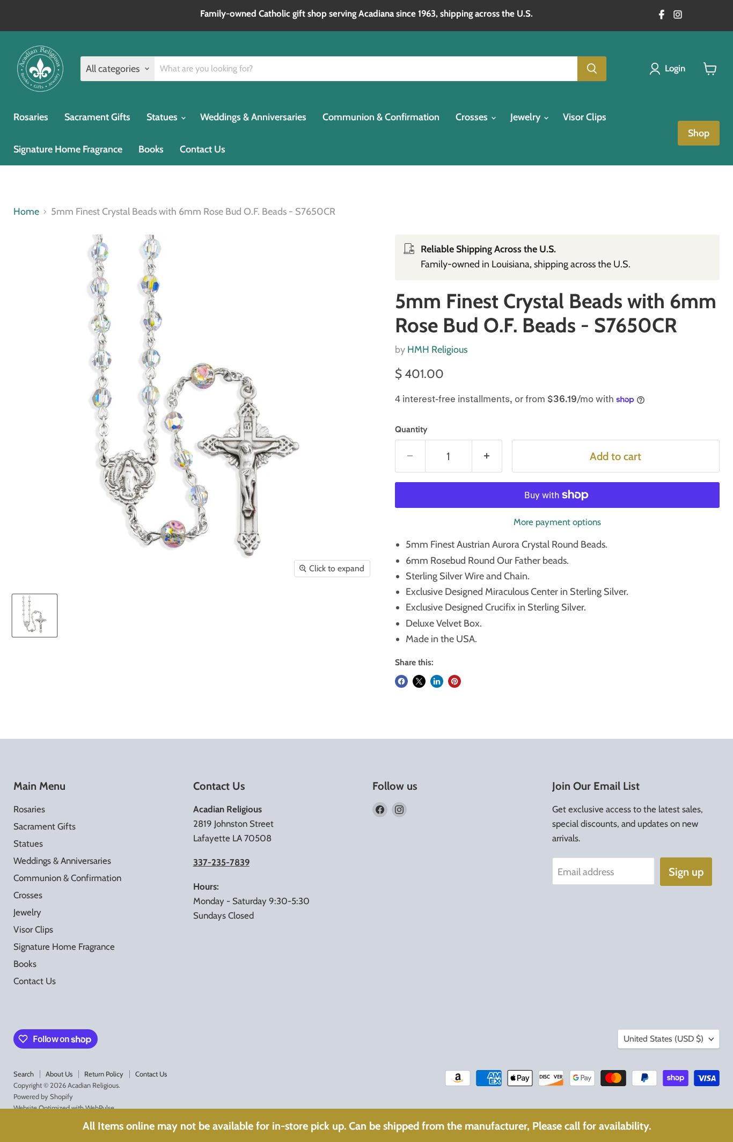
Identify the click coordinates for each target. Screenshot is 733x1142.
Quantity (411, 429)
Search (23, 1074)
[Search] (591, 68)
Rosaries (30, 117)
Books (151, 149)
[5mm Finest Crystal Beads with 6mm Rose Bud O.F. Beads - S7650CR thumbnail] (34, 615)
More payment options (557, 522)
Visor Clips (584, 117)
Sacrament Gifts (97, 117)
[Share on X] (419, 681)
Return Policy (103, 1074)
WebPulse (99, 1107)
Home (26, 211)
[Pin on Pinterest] (454, 681)
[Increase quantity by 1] (487, 456)
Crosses (473, 117)
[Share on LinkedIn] (436, 681)
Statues (163, 117)
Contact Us (202, 149)
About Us (59, 1074)
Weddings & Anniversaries (253, 117)
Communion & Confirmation (380, 117)
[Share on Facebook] (401, 681)
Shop (698, 133)
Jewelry (526, 117)
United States (663, 1039)
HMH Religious (437, 349)
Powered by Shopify (43, 1096)
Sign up (686, 871)
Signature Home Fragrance (67, 149)
